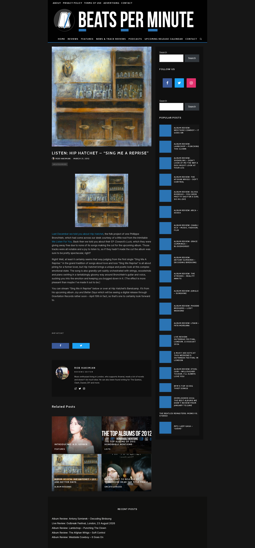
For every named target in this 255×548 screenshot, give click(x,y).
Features (87, 39)
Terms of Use (92, 3)
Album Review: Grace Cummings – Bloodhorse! (186, 243)
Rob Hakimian (63, 158)
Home (61, 39)
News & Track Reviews (111, 39)
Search (163, 52)
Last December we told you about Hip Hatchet (77, 233)
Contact (126, 3)
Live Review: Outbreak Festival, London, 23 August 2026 (185, 340)
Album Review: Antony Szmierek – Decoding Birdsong (185, 259)
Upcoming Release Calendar (164, 39)
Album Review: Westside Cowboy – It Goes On (186, 130)
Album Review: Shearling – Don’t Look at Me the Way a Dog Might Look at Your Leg (186, 163)
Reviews (73, 39)
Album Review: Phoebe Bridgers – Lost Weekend (186, 308)
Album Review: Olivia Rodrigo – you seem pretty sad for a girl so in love (186, 195)
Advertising (111, 3)
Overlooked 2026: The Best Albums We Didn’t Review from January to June (185, 402)
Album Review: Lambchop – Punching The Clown (186, 146)
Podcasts (135, 39)
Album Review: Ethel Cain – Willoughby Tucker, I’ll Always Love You (185, 373)
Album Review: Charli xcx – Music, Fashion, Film (186, 227)
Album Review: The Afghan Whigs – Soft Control (186, 179)
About (57, 3)
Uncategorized (60, 164)
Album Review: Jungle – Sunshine (186, 292)
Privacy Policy (72, 3)
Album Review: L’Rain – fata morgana (186, 324)
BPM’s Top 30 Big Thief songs (183, 387)
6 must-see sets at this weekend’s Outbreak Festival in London (186, 356)
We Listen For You (62, 241)
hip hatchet (58, 333)
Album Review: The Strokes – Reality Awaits (184, 276)
